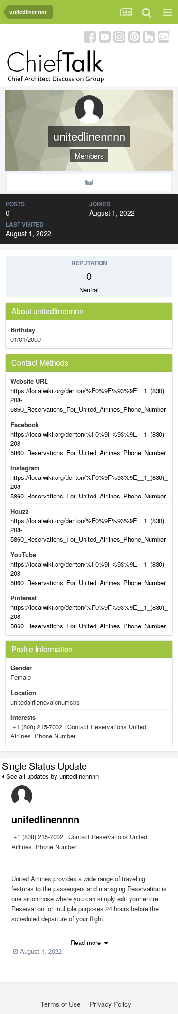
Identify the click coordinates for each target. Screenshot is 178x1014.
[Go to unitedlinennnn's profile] (21, 795)
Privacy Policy (110, 1004)
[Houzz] (149, 36)
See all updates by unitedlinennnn (51, 776)
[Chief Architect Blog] (163, 36)
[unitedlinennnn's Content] (89, 182)
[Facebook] (90, 36)
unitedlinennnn (45, 819)
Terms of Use (60, 1004)
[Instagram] (119, 36)
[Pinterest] (134, 36)
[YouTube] (105, 36)
